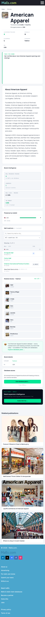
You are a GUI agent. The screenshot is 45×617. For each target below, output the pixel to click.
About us (4, 567)
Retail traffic (5, 588)
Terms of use (5, 613)
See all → (37, 278)
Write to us (5, 581)
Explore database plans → (16, 350)
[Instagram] (20, 558)
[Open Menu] (42, 2)
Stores (9, 9)
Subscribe (4, 599)
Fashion (14, 361)
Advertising (5, 570)
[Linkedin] (3, 558)
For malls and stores (8, 574)
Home (3, 9)
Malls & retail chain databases (11, 592)
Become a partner (7, 595)
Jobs (2, 602)
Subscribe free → (22, 401)
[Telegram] (12, 558)
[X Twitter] (7, 558)
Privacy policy (6, 609)
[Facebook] (16, 558)
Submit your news (7, 577)
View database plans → (22, 381)
